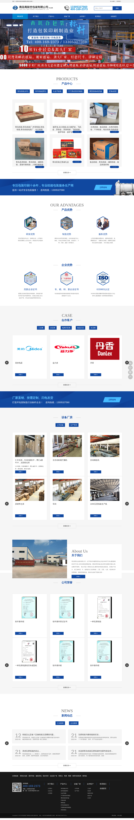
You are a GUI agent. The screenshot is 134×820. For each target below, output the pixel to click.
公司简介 (50, 788)
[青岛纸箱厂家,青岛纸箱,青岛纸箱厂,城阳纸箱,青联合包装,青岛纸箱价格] (37, 8)
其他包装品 (63, 809)
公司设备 (60, 425)
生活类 (93, 328)
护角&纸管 (113, 91)
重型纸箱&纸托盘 (95, 91)
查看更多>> (67, 172)
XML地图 (119, 815)
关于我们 (36, 16)
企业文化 (50, 790)
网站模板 (114, 815)
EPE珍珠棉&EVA (65, 805)
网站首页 (20, 16)
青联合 (60, 776)
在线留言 (114, 16)
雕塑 (69, 776)
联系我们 (119, 1)
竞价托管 (46, 776)
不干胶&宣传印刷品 (75, 91)
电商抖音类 (66, 328)
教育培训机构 (76, 776)
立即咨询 (103, 187)
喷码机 (84, 776)
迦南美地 (38, 776)
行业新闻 (60, 723)
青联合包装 (23, 776)
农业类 (52, 328)
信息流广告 (53, 776)
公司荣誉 (50, 793)
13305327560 (130, 363)
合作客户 (82, 16)
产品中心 (51, 16)
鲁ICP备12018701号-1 (61, 815)
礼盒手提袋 (57, 91)
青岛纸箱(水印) (22, 91)
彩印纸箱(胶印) (40, 91)
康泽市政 (31, 776)
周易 (65, 776)
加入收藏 (112, 1)
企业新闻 (73, 723)
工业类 (40, 328)
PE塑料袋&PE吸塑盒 (66, 807)
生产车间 (73, 425)
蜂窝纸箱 (63, 802)
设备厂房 (67, 16)
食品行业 (80, 328)
